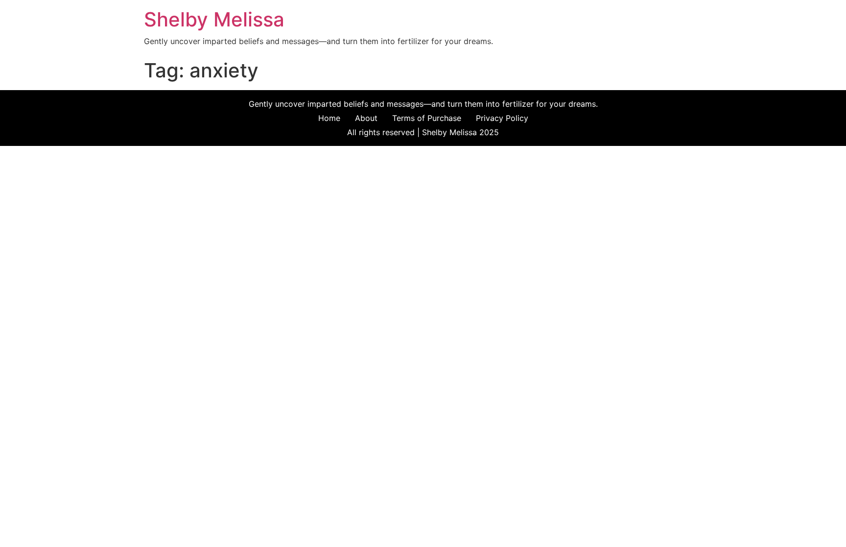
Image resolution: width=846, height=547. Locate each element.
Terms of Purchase (426, 118)
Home (329, 118)
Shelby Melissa (214, 19)
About (366, 118)
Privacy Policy (502, 118)
